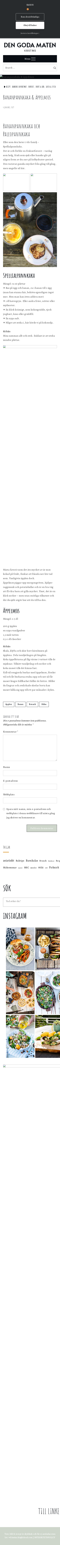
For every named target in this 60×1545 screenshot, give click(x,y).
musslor (33, 867)
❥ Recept (7, 86)
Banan (20, 704)
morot (20, 868)
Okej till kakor (30, 25)
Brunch (32, 704)
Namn (6, 767)
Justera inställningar (30, 33)
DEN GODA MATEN (30, 45)
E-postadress (10, 780)
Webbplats (9, 794)
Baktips (20, 860)
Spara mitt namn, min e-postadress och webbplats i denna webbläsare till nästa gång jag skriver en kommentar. (30, 813)
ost (46, 867)
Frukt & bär (40, 86)
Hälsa (44, 704)
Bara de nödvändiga (30, 16)
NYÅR (41, 867)
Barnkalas (32, 861)
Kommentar (10, 731)
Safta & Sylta (51, 86)
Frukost (31, 86)
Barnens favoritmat (19, 86)
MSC (26, 867)
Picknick (54, 867)
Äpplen (8, 704)
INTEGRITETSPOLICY (44, 1537)
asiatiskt (8, 860)
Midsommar (10, 867)
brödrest (51, 861)
